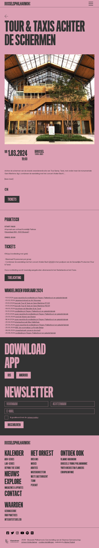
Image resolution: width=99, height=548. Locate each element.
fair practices (11, 515)
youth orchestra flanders (72, 467)
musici (33, 463)
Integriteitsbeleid (13, 519)
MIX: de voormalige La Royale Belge (29, 327)
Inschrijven (14, 425)
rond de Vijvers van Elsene (25, 316)
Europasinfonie (67, 472)
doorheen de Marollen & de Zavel (28, 308)
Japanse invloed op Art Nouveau (28, 300)
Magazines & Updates (14, 487)
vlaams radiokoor (68, 459)
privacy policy (33, 417)
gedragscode (10, 511)
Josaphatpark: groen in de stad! (27, 330)
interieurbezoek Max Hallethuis (27, 322)
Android (23, 375)
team (33, 480)
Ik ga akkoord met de (24, 417)
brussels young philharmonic (74, 463)
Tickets (12, 199)
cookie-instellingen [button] (46, 542)
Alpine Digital (69, 542)
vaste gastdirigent (39, 476)
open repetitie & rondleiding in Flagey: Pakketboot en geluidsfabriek (40, 298)
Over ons (34, 459)
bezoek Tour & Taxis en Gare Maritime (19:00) (32, 306)
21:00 (51, 262)
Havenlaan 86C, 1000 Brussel (17, 232)
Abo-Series (9, 459)
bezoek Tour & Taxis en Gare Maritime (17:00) (32, 303)
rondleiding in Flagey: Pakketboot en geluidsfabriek (35, 311)
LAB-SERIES (9, 463)
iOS (9, 375)
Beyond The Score (12, 467)
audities (34, 467)
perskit (34, 485)
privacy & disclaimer (29, 542)
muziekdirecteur (38, 472)
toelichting (14, 278)
